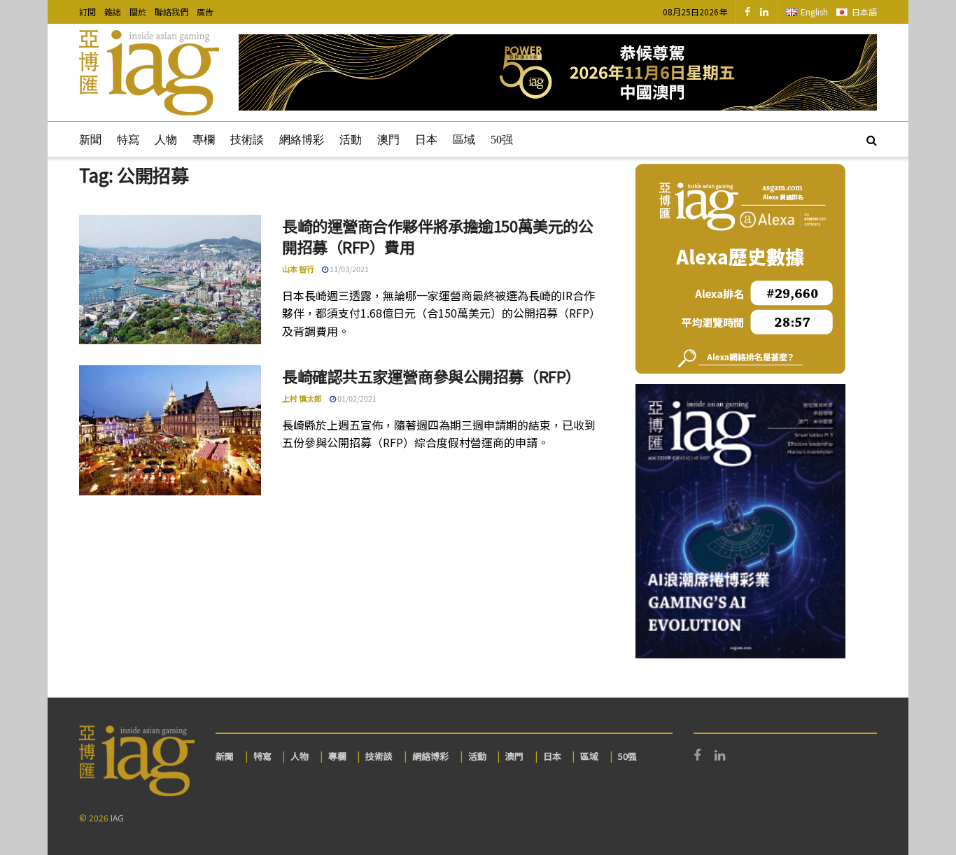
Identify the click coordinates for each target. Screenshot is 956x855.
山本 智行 (298, 268)
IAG (117, 818)
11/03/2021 (348, 268)
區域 (464, 140)
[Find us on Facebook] (747, 12)
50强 (502, 140)
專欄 (203, 140)
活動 (350, 140)
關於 (137, 11)
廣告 (205, 11)
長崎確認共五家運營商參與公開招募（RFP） (431, 376)
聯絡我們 (171, 11)
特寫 (128, 140)
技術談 (247, 140)
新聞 (90, 140)
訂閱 (87, 11)
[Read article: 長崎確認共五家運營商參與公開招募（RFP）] (170, 430)
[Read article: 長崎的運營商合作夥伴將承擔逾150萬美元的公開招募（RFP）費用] (170, 280)
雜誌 (112, 11)
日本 (426, 140)
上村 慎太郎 (302, 398)
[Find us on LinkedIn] (764, 12)
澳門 (388, 140)
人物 (166, 140)
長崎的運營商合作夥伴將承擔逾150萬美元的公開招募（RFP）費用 (437, 236)
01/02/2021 (356, 398)
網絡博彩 (301, 140)
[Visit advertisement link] (558, 72)
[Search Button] (871, 139)
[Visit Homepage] (149, 72)
